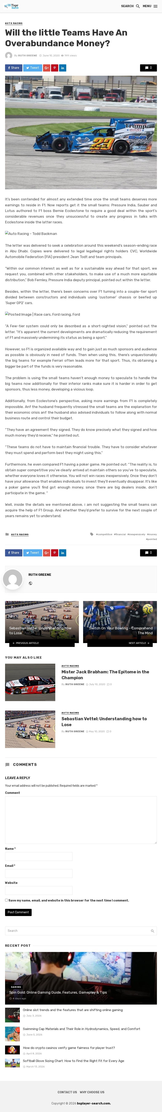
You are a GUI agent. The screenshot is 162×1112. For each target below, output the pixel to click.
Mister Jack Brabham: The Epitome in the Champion (105, 674)
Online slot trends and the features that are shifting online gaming (73, 1010)
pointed (152, 539)
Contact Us (67, 1092)
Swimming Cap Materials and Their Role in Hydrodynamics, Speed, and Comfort (81, 1029)
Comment (12, 793)
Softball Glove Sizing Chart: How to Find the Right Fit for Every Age (73, 1061)
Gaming (16, 987)
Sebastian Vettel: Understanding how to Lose (104, 721)
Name (10, 849)
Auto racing (14, 23)
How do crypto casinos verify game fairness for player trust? (69, 1048)
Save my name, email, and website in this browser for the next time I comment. (68, 900)
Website (11, 883)
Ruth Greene (27, 55)
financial (121, 534)
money (153, 534)
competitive (105, 534)
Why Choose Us (92, 1092)
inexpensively (137, 534)
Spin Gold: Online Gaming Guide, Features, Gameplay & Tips (58, 992)
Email (10, 866)
